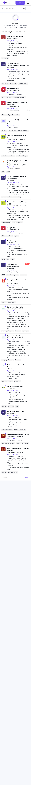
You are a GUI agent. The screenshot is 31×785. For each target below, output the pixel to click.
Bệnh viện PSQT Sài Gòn (14, 284)
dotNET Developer (13, 88)
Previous (5, 477)
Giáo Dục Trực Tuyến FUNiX (15, 309)
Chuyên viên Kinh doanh (15, 36)
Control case (10, 124)
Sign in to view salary (13, 40)
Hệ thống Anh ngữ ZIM (13, 90)
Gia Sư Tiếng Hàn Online (15, 336)
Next (26, 477)
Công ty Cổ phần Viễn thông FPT (16, 165)
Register (20, 2)
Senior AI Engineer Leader (16, 411)
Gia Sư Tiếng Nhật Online (15, 307)
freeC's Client (10, 67)
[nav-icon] (28, 2)
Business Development (15, 386)
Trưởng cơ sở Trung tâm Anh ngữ (18, 434)
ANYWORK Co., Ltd (12, 369)
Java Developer (12, 241)
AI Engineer (11, 227)
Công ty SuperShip (12, 38)
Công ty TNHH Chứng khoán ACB (16, 139)
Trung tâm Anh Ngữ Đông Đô (15, 436)
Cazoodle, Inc (11, 388)
